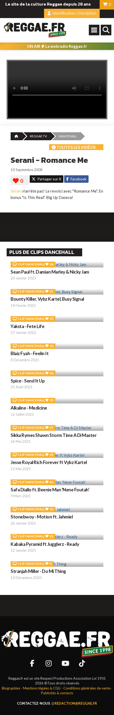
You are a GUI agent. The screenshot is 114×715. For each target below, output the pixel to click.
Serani (16, 191)
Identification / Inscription (74, 13)
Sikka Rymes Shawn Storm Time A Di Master (54, 435)
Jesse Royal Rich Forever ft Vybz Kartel (49, 462)
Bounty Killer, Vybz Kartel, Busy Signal (47, 299)
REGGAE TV (38, 136)
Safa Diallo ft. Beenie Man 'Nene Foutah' (50, 489)
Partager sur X (49, 179)
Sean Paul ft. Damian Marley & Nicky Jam (50, 272)
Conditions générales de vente (86, 688)
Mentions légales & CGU (41, 688)
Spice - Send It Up (28, 381)
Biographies (11, 688)
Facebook (78, 179)
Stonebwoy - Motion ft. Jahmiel (42, 517)
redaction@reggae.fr (75, 703)
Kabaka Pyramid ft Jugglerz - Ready (45, 544)
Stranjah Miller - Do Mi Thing (38, 571)
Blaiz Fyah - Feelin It (30, 353)
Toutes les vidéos (75, 147)
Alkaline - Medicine (29, 408)
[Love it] (20, 181)
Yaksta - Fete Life (27, 326)
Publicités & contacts (57, 693)
